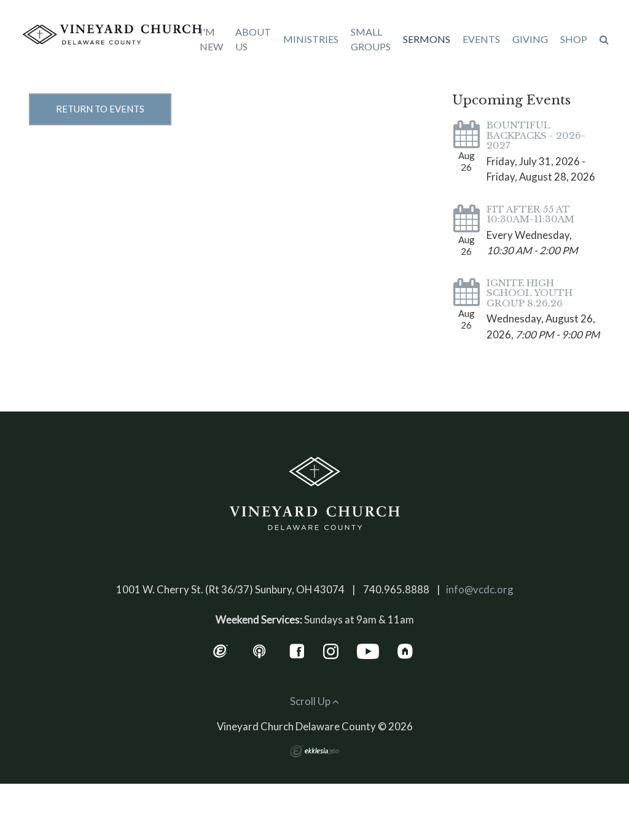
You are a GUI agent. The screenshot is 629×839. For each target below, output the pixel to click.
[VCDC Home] (314, 494)
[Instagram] (331, 650)
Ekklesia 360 (314, 751)
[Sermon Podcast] (259, 650)
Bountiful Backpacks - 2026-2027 (535, 135)
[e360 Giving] (220, 650)
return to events (100, 108)
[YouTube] (368, 650)
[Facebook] (297, 650)
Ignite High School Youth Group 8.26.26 (529, 293)
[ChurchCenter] (405, 650)
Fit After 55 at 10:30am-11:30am (530, 214)
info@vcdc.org (480, 589)
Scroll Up (311, 701)
